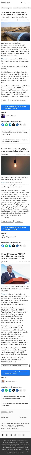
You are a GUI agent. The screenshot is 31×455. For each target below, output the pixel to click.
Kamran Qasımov (11, 381)
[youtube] (23, 435)
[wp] (6, 124)
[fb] (2, 124)
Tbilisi (4, 100)
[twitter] (13, 124)
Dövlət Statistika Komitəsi (18, 100)
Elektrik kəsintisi (7, 221)
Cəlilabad (19, 221)
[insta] (7, 435)
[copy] (24, 124)
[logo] (5, 3)
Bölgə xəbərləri (11, 237)
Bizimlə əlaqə (23, 417)
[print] (20, 124)
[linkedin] (17, 124)
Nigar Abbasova (11, 116)
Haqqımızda (5, 417)
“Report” (4, 59)
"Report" (4, 183)
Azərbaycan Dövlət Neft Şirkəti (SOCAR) (14, 365)
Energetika (5, 20)
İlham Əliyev (6, 8)
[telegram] (10, 124)
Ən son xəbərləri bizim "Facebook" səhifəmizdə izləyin (15, 107)
